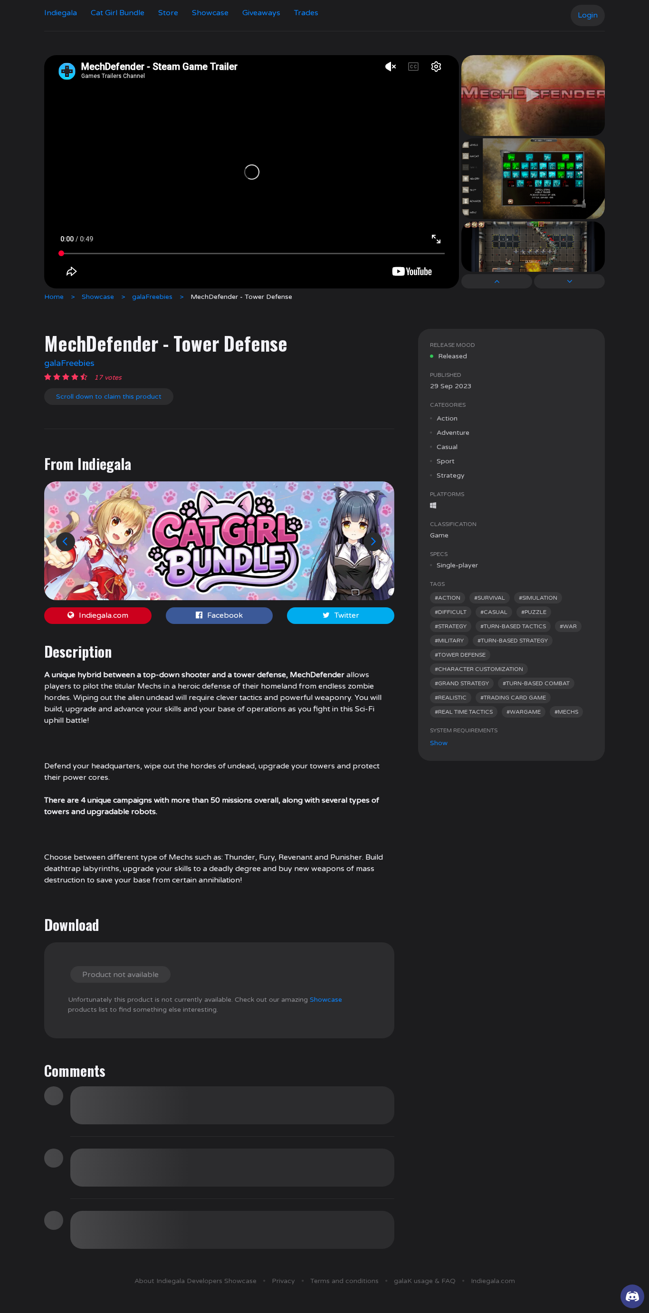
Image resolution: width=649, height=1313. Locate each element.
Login (588, 15)
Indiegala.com (103, 615)
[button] (65, 541)
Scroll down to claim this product (109, 397)
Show (439, 743)
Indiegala (60, 13)
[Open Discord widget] (632, 1296)
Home (54, 297)
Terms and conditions (344, 1281)
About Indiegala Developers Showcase (195, 1281)
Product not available (120, 974)
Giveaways (261, 13)
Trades (306, 13)
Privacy (283, 1281)
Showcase (210, 13)
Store (168, 13)
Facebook (225, 615)
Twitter (346, 615)
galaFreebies (152, 297)
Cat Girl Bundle (117, 13)
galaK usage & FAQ (425, 1281)
